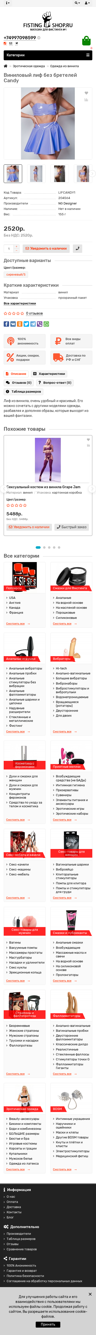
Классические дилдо (72, 1044)
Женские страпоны (24, 1030)
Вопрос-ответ (57, 382)
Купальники (18, 1153)
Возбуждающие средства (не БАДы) (71, 778)
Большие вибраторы (71, 678)
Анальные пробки (22, 673)
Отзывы (12, 1244)
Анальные (63, 598)
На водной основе (69, 603)
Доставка (14, 1207)
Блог (10, 1217)
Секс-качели (19, 864)
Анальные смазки (69, 942)
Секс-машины (20, 869)
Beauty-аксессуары (24, 1119)
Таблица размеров (26, 391)
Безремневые (19, 1026)
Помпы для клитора (71, 883)
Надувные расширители (19, 710)
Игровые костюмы (23, 1143)
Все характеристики (20, 303)
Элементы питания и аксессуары (72, 802)
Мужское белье (20, 1158)
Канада (14, 607)
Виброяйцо (64, 869)
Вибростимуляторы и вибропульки (72, 690)
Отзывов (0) (22, 382)
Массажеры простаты (25, 952)
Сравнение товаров (22, 1249)
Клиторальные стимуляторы (67, 876)
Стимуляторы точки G (73, 1059)
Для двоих (64, 715)
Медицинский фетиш (72, 1156)
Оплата (12, 1202)
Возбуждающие (68, 948)
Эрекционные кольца (25, 972)
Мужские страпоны (24, 1035)
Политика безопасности (25, 1276)
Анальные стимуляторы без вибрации (22, 682)
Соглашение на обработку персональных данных (44, 1281)
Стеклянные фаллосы (72, 1054)
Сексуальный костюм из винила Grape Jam (43, 487)
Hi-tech (61, 668)
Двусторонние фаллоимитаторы (69, 1037)
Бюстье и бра (19, 1138)
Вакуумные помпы (23, 948)
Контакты (14, 1212)
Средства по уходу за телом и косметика (25, 804)
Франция (16, 612)
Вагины (15, 942)
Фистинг (16, 726)
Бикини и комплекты (25, 1124)
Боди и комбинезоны (25, 1129)
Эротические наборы (72, 813)
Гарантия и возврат (22, 1271)
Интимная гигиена (70, 785)
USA (12, 598)
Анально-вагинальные (73, 673)
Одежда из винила (64, 66)
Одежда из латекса (24, 1163)
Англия (14, 603)
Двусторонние (67, 710)
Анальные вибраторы (25, 668)
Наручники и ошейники (66, 1125)
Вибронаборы (66, 683)
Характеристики (52, 374)
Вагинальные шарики (72, 864)
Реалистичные (67, 1049)
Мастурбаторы (20, 957)
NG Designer (67, 203)
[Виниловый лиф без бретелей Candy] (48, 123)
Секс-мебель (19, 874)
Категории (16, 55)
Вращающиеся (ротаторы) (67, 704)
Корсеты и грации (23, 1148)
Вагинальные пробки (72, 1030)
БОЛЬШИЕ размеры (24, 1133)
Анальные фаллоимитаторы (22, 692)
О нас (11, 1196)
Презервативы (67, 790)
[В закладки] (86, 92)
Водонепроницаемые (72, 697)
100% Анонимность (21, 1265)
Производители (19, 1233)
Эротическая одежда (29, 66)
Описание (18, 374)
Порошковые (65, 612)
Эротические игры (70, 808)
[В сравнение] (86, 99)
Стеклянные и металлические (21, 719)
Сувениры (63, 795)
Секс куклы (18, 967)
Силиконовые (66, 618)
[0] (86, 41)
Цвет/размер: (15, 267)
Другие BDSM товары (72, 1137)
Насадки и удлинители (27, 962)
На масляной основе (71, 607)
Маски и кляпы (67, 1132)
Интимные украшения (73, 1119)
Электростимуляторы (72, 1151)
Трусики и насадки (23, 1040)
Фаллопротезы (20, 1045)
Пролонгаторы (67, 975)
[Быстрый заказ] (77, 248)
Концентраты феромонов (19, 795)
